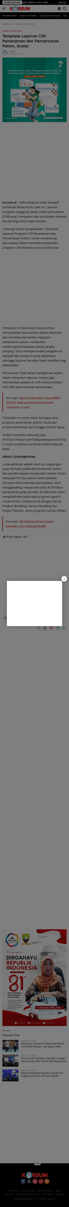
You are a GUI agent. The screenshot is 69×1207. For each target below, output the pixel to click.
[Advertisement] (34, 603)
